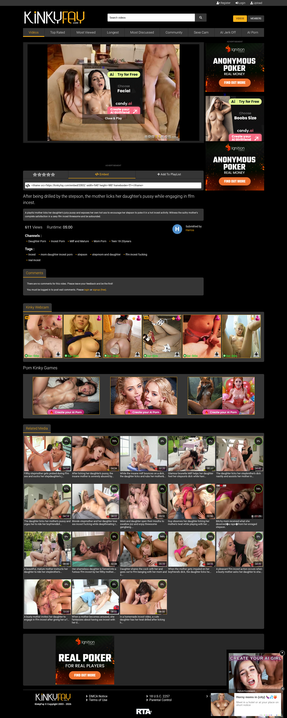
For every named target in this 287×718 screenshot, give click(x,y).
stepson (82, 254)
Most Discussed (142, 32)
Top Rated (57, 32)
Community (174, 32)
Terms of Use (98, 700)
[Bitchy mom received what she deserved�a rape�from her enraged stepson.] (239, 518)
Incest (32, 254)
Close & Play (113, 118)
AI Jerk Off (228, 32)
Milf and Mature (79, 241)
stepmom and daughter (106, 254)
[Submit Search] (201, 17)
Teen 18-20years (121, 241)
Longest (113, 32)
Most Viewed (86, 32)
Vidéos (34, 32)
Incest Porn (58, 241)
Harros (190, 230)
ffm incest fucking (136, 254)
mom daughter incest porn (57, 254)
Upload (257, 2)
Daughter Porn (37, 241)
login (86, 289)
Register (225, 2)
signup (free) (99, 289)
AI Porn (252, 32)
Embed (104, 174)
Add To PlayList (170, 174)
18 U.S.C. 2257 (159, 696)
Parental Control (160, 700)
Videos (240, 18)
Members (255, 18)
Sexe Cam (201, 32)
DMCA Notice (98, 696)
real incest (34, 260)
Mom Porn (100, 241)
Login (241, 2)
